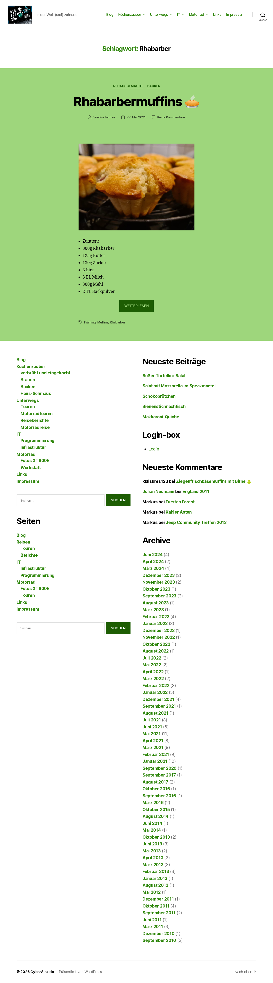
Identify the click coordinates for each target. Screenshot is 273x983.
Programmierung (38, 440)
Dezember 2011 (158, 899)
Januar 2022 (155, 692)
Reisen (23, 542)
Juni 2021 (152, 726)
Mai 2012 (151, 892)
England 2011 (195, 491)
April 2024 (153, 561)
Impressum (235, 14)
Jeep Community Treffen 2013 (196, 522)
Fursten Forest (180, 501)
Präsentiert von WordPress (80, 972)
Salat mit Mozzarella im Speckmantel (179, 385)
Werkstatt (31, 467)
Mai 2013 (151, 850)
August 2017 (155, 782)
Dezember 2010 (158, 933)
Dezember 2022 (158, 630)
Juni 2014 (152, 823)
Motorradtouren (37, 413)
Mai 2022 (151, 664)
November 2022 (158, 637)
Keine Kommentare (171, 117)
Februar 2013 (155, 871)
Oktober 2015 (156, 809)
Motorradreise (35, 427)
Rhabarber (117, 322)
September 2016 (159, 795)
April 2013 (152, 857)
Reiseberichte (35, 420)
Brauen (28, 379)
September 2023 (159, 595)
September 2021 (159, 706)
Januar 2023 (155, 623)
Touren (28, 406)
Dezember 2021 (158, 699)
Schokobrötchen (158, 396)
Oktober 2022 (156, 644)
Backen (153, 86)
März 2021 (152, 747)
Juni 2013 (152, 843)
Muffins (102, 322)
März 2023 (153, 609)
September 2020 (159, 768)
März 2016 (153, 802)
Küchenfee (107, 117)
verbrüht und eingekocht (45, 372)
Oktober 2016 (156, 788)
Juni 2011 (152, 919)
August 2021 (155, 713)
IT (178, 14)
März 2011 (152, 926)
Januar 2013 (154, 878)
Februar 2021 (155, 754)
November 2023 (158, 582)
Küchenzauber (129, 14)
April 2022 (152, 671)
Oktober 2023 (156, 589)
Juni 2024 (152, 554)
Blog (109, 14)
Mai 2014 (151, 830)
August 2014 (155, 816)
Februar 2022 (155, 685)
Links (217, 14)
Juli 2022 (151, 658)
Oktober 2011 (155, 906)
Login (153, 448)
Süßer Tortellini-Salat (164, 375)
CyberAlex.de (42, 972)
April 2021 (152, 740)
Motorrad (196, 14)
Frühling (90, 322)
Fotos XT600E (35, 460)
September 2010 (159, 940)
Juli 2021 (151, 719)
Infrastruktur (33, 447)
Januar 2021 (154, 761)
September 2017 (159, 775)
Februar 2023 (155, 616)
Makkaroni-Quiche (160, 416)
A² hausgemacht (128, 86)
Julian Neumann (158, 491)
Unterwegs (159, 14)
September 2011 (158, 912)
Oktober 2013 (156, 837)
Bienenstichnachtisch (164, 406)
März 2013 (152, 864)
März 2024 (153, 568)
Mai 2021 (151, 733)
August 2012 (155, 885)
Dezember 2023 (158, 575)
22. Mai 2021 (136, 117)
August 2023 (155, 602)
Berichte (29, 555)
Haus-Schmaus (36, 393)
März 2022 (153, 678)
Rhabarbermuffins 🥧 (136, 101)
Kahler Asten (179, 512)
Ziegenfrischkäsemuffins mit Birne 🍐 (214, 481)
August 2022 (155, 651)
